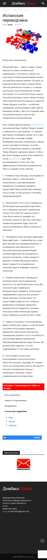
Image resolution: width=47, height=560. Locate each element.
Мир (11, 417)
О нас (5, 506)
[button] (4, 3)
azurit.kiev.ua (37, 124)
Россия (12, 421)
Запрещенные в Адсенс (20, 10)
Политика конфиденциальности (17, 500)
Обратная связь (10, 508)
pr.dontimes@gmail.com (18, 511)
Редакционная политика (14, 497)
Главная (6, 10)
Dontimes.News (28, 557)
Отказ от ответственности (14, 503)
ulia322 (9, 25)
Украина (12, 425)
